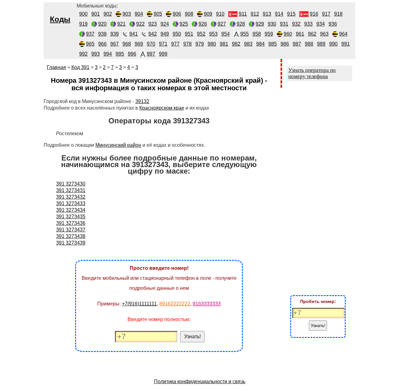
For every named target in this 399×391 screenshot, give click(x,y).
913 (267, 14)
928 (241, 24)
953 (213, 34)
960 (288, 34)
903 (127, 14)
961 (300, 34)
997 (151, 54)
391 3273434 (70, 210)
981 (224, 44)
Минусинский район (118, 145)
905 (158, 14)
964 (343, 34)
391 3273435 (70, 216)
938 (102, 34)
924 (165, 24)
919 (83, 24)
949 (165, 34)
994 (107, 54)
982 (236, 44)
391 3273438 (70, 236)
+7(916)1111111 (139, 303)
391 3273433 (70, 203)
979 (199, 44)
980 (212, 44)
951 (189, 34)
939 (114, 34)
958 (256, 34)
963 (324, 34)
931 (284, 24)
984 (260, 44)
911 (243, 14)
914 (279, 14)
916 (314, 14)
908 (189, 14)
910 (220, 14)
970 (151, 44)
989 (321, 44)
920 (102, 24)
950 (177, 34)
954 (225, 34)
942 (152, 34)
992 (83, 54)
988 (309, 44)
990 (333, 44)
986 (285, 44)
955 (244, 34)
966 (102, 44)
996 (132, 54)
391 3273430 (70, 183)
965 (90, 44)
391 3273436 (70, 223)
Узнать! (192, 336)
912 (255, 14)
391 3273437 (70, 229)
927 (222, 24)
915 (291, 14)
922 (140, 24)
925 (184, 24)
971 (163, 44)
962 (312, 34)
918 (338, 14)
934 (320, 24)
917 (326, 14)
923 (152, 24)
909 (208, 14)
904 (139, 14)
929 (260, 24)
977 (175, 44)
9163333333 (207, 303)
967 (114, 44)
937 (90, 34)
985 (272, 44)
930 (272, 24)
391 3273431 (70, 190)
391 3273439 (70, 242)
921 (121, 24)
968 (127, 44)
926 (203, 24)
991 (345, 44)
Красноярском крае (161, 108)
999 (163, 54)
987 (297, 44)
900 (83, 14)
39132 (142, 101)
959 (269, 34)
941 (133, 34)
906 (177, 14)
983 (248, 44)
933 (308, 24)
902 (107, 14)
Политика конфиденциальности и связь (199, 381)
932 (296, 24)
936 (333, 24)
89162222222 (174, 303)
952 (201, 34)
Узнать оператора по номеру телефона (312, 73)
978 (187, 44)
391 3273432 (70, 197)
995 (120, 54)
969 (139, 44)
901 (95, 14)
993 (95, 54)
